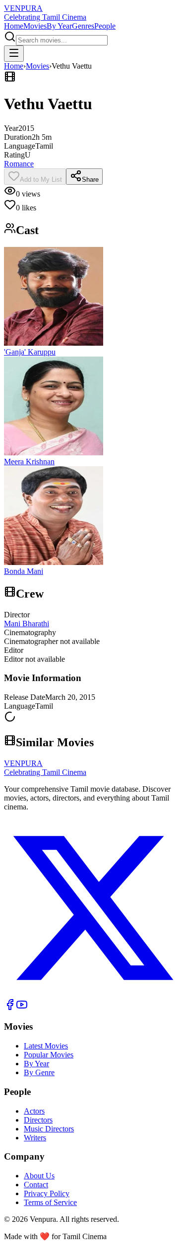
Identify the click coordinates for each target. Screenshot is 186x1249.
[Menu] (14, 53)
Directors (38, 1120)
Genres (83, 26)
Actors (34, 1111)
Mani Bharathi (26, 623)
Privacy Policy (46, 1193)
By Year (59, 26)
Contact (36, 1184)
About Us (39, 1175)
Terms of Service (50, 1202)
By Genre (39, 1072)
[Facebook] (10, 1008)
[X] (93, 994)
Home (13, 26)
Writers (35, 1137)
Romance (19, 164)
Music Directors (49, 1129)
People (105, 26)
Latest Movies (46, 1046)
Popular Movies (48, 1054)
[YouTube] (22, 1008)
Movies (35, 26)
